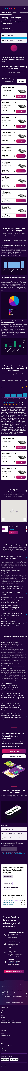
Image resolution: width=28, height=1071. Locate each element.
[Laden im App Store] (14, 1059)
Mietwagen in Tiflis (7, 900)
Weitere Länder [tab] (8, 883)
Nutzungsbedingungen (6, 853)
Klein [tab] (3, 380)
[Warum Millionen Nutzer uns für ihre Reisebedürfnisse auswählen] (26, 637)
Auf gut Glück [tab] (7, 890)
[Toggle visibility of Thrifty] (11, 314)
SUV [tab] (21, 380)
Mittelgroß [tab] (10, 380)
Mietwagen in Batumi (8, 904)
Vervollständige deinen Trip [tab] (11, 887)
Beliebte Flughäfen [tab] (8, 880)
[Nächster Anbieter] (24, 519)
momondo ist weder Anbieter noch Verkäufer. (12, 990)
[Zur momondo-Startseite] (10, 8)
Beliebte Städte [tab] (8, 876)
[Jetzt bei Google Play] (5, 1059)
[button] (2, 8)
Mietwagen (8, 1002)
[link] (21, 96)
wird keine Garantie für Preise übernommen (15, 986)
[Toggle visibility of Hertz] (11, 311)
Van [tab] (26, 380)
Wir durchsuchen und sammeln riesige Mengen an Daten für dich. (13, 993)
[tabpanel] (14, 300)
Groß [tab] (16, 380)
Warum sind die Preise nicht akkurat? (12, 996)
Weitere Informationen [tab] (20, 240)
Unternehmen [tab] (7, 240)
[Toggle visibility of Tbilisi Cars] (12, 309)
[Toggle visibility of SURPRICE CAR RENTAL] (13, 313)
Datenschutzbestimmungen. (19, 853)
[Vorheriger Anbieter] (3, 519)
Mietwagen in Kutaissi (8, 902)
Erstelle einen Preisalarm (14, 962)
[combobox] (6, 28)
